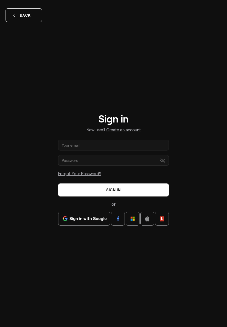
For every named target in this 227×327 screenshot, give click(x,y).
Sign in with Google (88, 218)
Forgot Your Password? (79, 173)
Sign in (113, 190)
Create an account (123, 129)
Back (25, 15)
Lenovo (162, 218)
